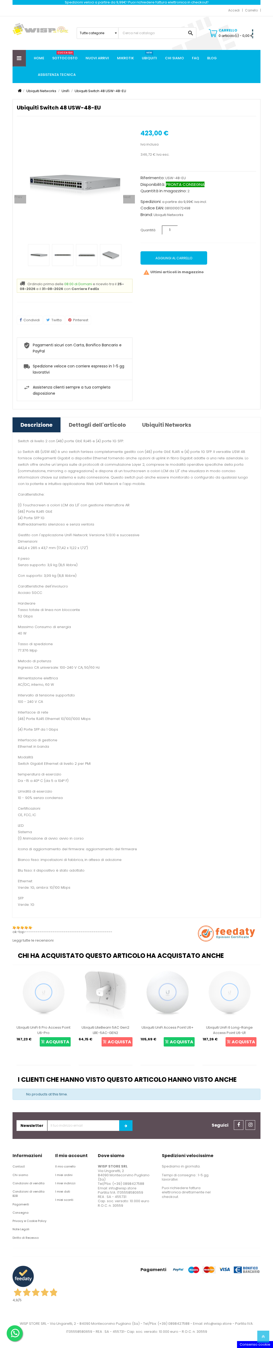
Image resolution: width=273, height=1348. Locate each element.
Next (127, 197)
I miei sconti (64, 1200)
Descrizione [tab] (37, 425)
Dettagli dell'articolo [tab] (97, 425)
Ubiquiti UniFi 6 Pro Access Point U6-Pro (43, 1030)
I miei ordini (64, 1175)
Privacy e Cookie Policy (29, 1221)
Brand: (146, 215)
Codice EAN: (152, 208)
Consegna (21, 1212)
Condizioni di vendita (29, 1183)
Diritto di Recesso (26, 1238)
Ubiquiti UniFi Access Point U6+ (168, 1027)
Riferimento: (152, 178)
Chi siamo (20, 1175)
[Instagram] (250, 1125)
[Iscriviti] (126, 1125)
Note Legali (21, 1229)
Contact (19, 1166)
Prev (18, 197)
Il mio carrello (65, 1166)
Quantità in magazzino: (163, 191)
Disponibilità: (152, 184)
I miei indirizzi (65, 1183)
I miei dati (62, 1191)
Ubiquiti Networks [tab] (166, 425)
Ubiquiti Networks (168, 214)
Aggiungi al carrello (173, 258)
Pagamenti (21, 1204)
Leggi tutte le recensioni (33, 940)
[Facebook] (238, 1125)
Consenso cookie (255, 1344)
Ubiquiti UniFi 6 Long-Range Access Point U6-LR (229, 1030)
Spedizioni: (150, 201)
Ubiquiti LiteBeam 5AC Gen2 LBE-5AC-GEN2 (105, 1030)
